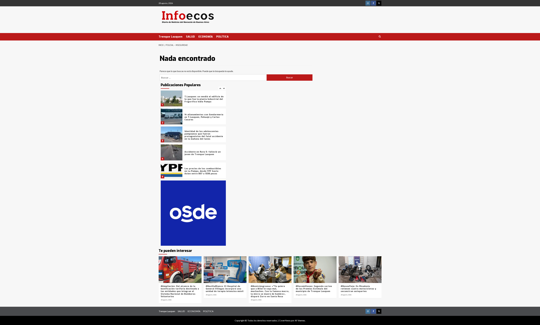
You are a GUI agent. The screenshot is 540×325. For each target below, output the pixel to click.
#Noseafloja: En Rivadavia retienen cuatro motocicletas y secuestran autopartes (358, 289)
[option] (193, 100)
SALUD (190, 36)
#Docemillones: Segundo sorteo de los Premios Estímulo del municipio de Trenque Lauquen (314, 289)
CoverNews (285, 320)
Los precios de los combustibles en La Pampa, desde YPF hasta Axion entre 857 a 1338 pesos (202, 171)
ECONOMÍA (205, 36)
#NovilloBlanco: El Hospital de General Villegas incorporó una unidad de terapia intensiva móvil (225, 289)
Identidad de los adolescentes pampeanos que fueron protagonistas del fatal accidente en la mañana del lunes (203, 135)
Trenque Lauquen (171, 36)
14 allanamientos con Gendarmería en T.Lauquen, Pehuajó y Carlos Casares (203, 117)
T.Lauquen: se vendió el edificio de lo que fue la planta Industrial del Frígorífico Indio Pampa (204, 99)
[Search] (380, 36)
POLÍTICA (222, 36)
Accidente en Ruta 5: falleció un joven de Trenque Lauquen (202, 153)
